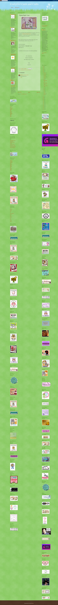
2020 (43, 97)
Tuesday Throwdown (12, 80)
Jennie (11, 112)
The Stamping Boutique (13, 146)
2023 (43, 70)
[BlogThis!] (29, 68)
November (45, 74)
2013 (43, 106)
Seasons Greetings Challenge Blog (13, 68)
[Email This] (28, 68)
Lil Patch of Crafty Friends (12, 143)
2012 (43, 107)
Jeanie (11, 208)
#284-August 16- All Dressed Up (15, 58)
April (44, 90)
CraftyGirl (11, 108)
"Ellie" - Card (45, 82)
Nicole (11, 214)
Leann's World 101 (29, 69)
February (45, 93)
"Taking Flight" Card (45, 81)
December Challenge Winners (15, 17)
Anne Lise (11, 160)
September (45, 76)
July (44, 79)
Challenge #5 (15, 70)
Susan (11, 220)
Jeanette (11, 111)
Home (12, 7)
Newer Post (20, 92)
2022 (43, 71)
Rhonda (11, 216)
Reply (21, 77)
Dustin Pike (12, 27)
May (44, 89)
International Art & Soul (23, 69)
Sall (10, 167)
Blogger (33, 603)
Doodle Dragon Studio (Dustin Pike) (12, 141)
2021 (43, 96)
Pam (10, 215)
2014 (43, 105)
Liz (10, 212)
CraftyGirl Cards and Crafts (24, 4)
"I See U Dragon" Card (45, 86)
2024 (43, 69)
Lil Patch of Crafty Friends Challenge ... (13, 55)
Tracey (11, 170)
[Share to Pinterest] (31, 68)
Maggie (11, 114)
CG (10, 107)
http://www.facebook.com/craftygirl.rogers (45, 26)
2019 (43, 98)
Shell (10, 115)
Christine (11, 106)
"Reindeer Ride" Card (45, 84)
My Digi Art (17, 7)
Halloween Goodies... (15, 29)
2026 (43, 66)
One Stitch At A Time (12, 145)
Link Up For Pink (12, 144)
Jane (10, 110)
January (45, 94)
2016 (43, 102)
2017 (43, 101)
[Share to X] (30, 68)
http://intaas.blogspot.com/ (27, 33)
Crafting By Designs (13, 14)
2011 (43, 109)
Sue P (10, 116)
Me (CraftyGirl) (12, 213)
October (45, 75)
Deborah (11, 109)
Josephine (11, 113)
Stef (10, 219)
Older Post (38, 92)
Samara (11, 168)
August (44, 78)
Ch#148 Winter (15, 42)
